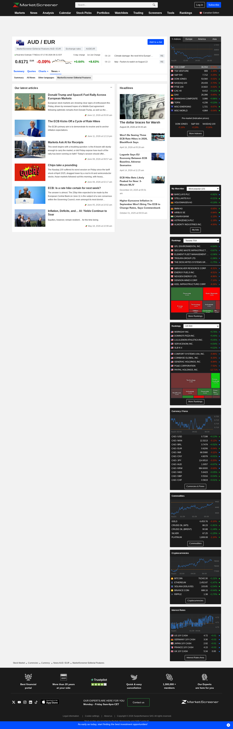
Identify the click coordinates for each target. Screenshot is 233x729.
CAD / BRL (177, 444)
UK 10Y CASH (181, 651)
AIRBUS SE (179, 212)
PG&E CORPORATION (184, 366)
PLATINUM (177, 537)
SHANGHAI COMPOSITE (186, 98)
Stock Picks (84, 12)
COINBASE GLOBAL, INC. (186, 358)
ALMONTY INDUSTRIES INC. (188, 224)
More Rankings (195, 316)
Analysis (48, 12)
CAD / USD (177, 436)
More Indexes (195, 133)
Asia (215, 39)
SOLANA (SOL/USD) (183, 586)
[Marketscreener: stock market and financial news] (35, 5)
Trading (138, 12)
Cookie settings (92, 716)
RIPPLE (178, 594)
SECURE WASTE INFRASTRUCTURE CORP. (191, 250)
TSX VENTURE (181, 71)
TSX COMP (179, 67)
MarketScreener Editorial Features (74, 77)
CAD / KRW (177, 468)
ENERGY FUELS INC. (184, 272)
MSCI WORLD (181, 110)
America (202, 39)
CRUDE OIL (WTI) (180, 525)
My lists (195, 230)
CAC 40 (178, 91)
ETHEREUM (180, 582)
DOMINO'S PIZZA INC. (184, 336)
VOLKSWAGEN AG (183, 202)
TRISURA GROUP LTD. (185, 258)
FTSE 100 (179, 87)
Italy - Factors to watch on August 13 (131, 62)
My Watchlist (178, 188)
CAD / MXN (177, 440)
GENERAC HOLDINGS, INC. (187, 362)
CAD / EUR (177, 448)
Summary (19, 71)
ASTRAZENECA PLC (184, 220)
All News (31, 77)
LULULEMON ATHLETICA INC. (188, 340)
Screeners (155, 12)
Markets (20, 12)
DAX (176, 95)
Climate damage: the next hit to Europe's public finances (133, 56)
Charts (43, 71)
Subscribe (213, 4)
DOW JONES (180, 79)
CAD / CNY (177, 456)
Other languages (46, 77)
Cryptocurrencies (180, 553)
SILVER (175, 533)
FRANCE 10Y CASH (183, 647)
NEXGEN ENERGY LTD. (185, 276)
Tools (170, 12)
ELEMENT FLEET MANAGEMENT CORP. (191, 254)
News (33, 12)
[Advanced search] (154, 5)
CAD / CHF (177, 480)
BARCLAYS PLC (182, 194)
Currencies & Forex (195, 486)
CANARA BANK (181, 216)
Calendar (65, 12)
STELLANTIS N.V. (182, 198)
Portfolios (103, 12)
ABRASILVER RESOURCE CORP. (190, 268)
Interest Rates (178, 610)
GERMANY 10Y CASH (184, 639)
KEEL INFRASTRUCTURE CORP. (190, 284)
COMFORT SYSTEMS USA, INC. (189, 354)
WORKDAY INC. (181, 332)
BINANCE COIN (181, 590)
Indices (177, 39)
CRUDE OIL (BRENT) (182, 529)
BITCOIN (178, 578)
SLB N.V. (178, 348)
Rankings (186, 12)
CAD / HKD (177, 472)
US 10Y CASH (181, 635)
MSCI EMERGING (182, 107)
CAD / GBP (177, 476)
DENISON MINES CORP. (185, 280)
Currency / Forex (180, 411)
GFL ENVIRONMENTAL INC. (187, 246)
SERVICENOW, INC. (183, 344)
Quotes (31, 71)
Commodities (178, 496)
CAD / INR (176, 452)
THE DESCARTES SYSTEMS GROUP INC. (191, 262)
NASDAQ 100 (180, 83)
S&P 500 (178, 75)
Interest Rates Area (195, 657)
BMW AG (178, 208)
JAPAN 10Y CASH (182, 643)
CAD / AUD (177, 464)
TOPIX (177, 102)
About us (108, 716)
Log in (199, 4)
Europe (189, 39)
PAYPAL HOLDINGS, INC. (186, 370)
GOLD (174, 521)
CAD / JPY (176, 460)
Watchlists (121, 12)
